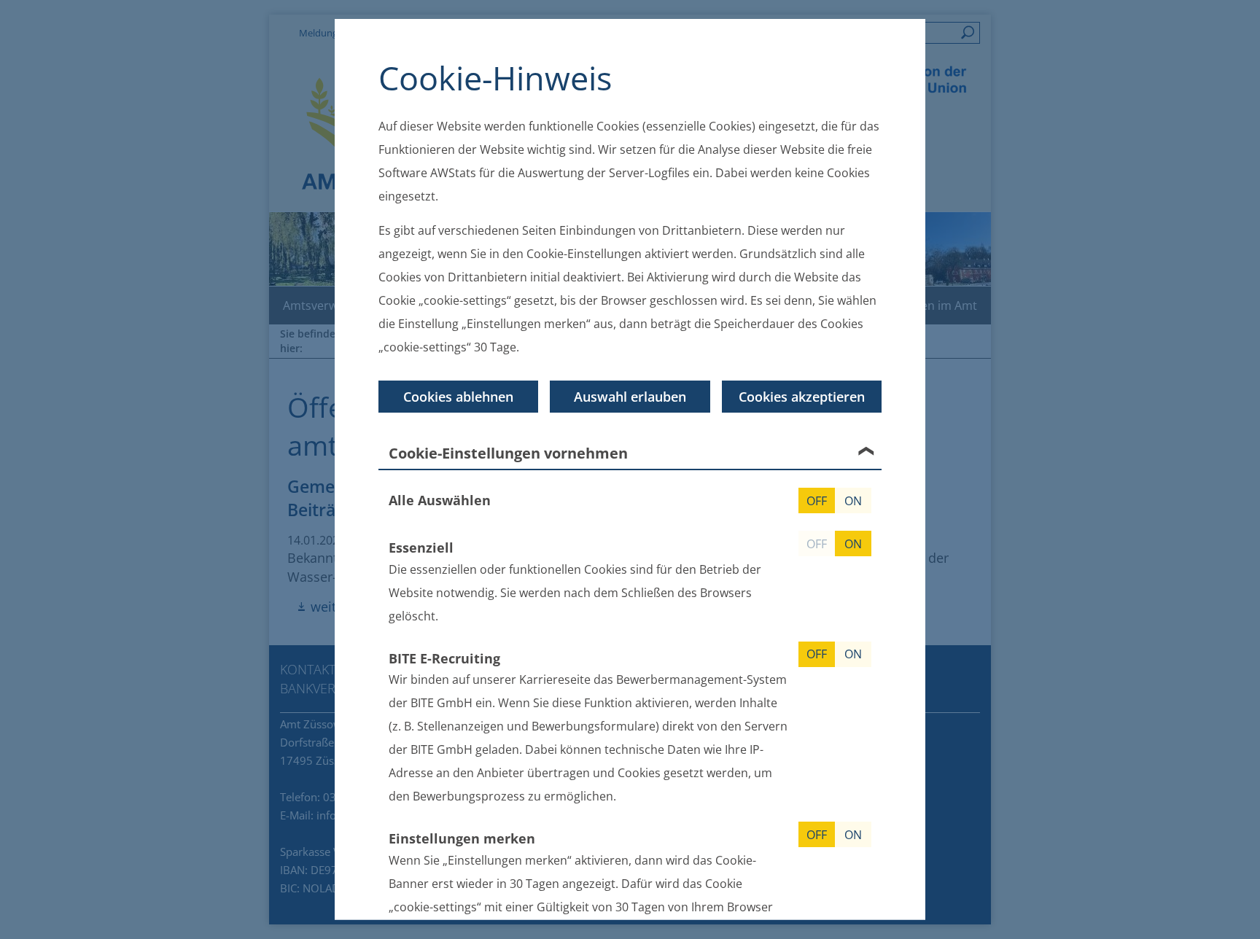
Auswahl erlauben (630, 396)
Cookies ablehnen (458, 396)
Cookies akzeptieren (802, 396)
